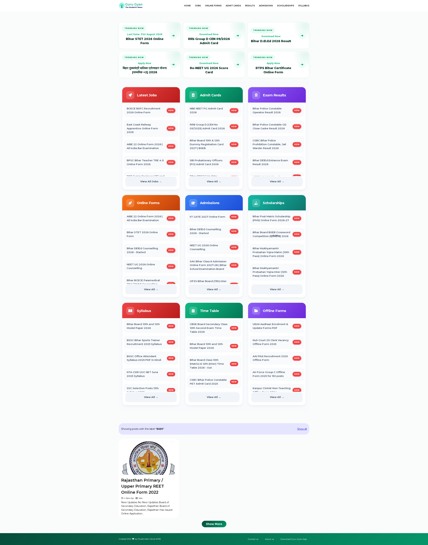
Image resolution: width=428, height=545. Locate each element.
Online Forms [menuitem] (213, 5)
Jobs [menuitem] (198, 5)
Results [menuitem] (250, 5)
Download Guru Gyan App (294, 539)
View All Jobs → (151, 181)
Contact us (253, 539)
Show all (302, 428)
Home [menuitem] (187, 5)
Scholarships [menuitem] (285, 5)
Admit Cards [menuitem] (233, 5)
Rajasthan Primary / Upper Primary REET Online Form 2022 (142, 486)
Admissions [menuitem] (266, 5)
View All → (214, 181)
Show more (214, 524)
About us (269, 539)
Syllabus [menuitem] (303, 5)
